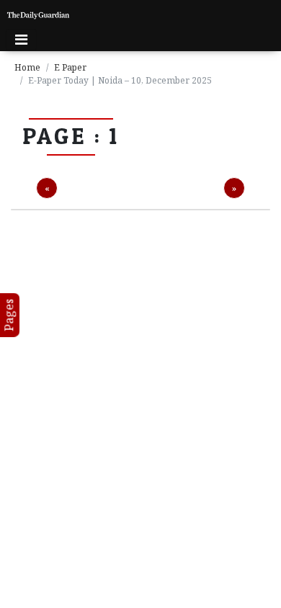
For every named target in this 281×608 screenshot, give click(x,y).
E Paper (70, 67)
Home (27, 67)
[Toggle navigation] (21, 39)
